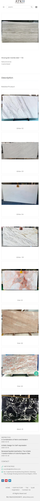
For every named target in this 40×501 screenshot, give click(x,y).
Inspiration (16, 490)
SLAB (32, 488)
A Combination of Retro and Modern (14, 440)
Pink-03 (20, 386)
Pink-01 (20, 300)
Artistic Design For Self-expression (14, 445)
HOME (8, 488)
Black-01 (20, 429)
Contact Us (26, 490)
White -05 (20, 257)
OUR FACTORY (18, 488)
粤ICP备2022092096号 (14, 497)
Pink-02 (20, 343)
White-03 (20, 171)
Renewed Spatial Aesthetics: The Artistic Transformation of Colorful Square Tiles (16, 452)
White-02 (20, 128)
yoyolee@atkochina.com (12, 469)
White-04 (20, 214)
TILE (27, 488)
